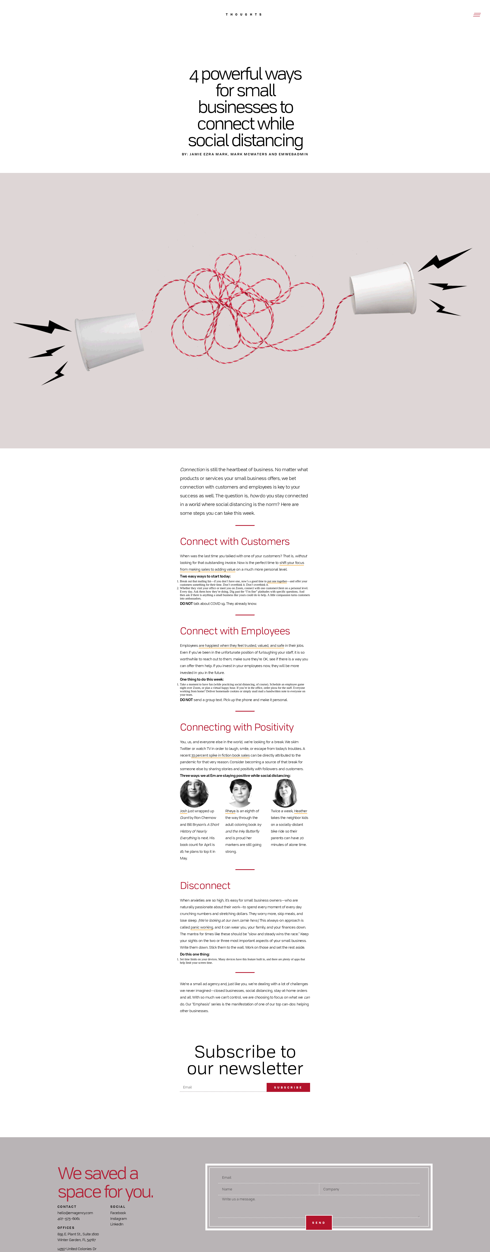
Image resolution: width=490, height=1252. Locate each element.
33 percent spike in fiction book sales (220, 755)
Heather (300, 810)
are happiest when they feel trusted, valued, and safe (241, 645)
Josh (183, 810)
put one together (277, 581)
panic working (202, 927)
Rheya (230, 810)
